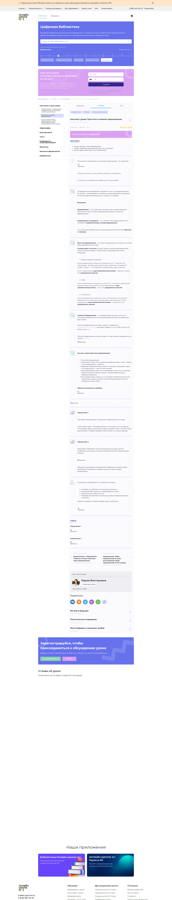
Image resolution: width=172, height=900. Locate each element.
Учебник (101, 105)
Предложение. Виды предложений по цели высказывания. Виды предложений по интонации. (50, 122)
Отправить (106, 84)
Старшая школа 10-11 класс (105, 896)
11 (131, 54)
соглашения (109, 90)
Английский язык (47, 60)
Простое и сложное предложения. (48, 115)
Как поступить (133, 893)
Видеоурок (80, 106)
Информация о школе (75, 890)
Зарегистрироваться (51, 659)
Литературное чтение (64, 60)
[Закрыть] (153, 3)
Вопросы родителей (135, 890)
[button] (91, 79)
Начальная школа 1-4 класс (105, 890)
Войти (69, 659)
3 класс (86, 112)
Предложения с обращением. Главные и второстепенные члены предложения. (51, 110)
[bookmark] (130, 120)
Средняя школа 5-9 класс (105, 893)
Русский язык (106, 60)
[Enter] (132, 16)
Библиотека (42, 16)
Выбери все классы (125, 49)
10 (122, 54)
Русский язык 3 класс (99, 112)
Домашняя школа (74, 896)
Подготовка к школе (75, 893)
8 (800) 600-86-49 (136, 8)
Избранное (55, 16)
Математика (78, 60)
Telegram (147, 8)
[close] (132, 71)
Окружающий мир (92, 60)
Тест (121, 106)
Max (152, 8)
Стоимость (131, 896)
